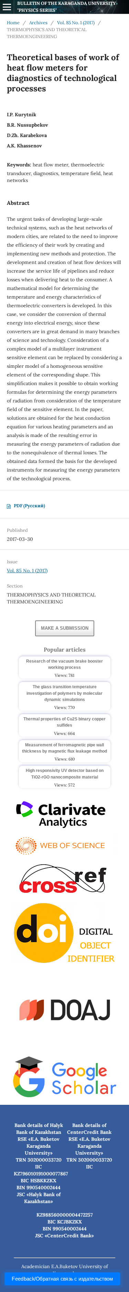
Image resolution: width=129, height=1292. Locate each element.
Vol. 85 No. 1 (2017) (76, 23)
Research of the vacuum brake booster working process (64, 664)
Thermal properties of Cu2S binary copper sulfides (64, 722)
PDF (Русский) (29, 506)
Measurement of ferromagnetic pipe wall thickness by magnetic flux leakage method (64, 748)
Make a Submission (64, 628)
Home (13, 23)
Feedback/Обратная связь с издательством (62, 1279)
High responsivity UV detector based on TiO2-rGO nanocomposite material (65, 773)
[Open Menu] (7, 7)
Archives (38, 23)
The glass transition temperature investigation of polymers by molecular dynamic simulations (64, 693)
